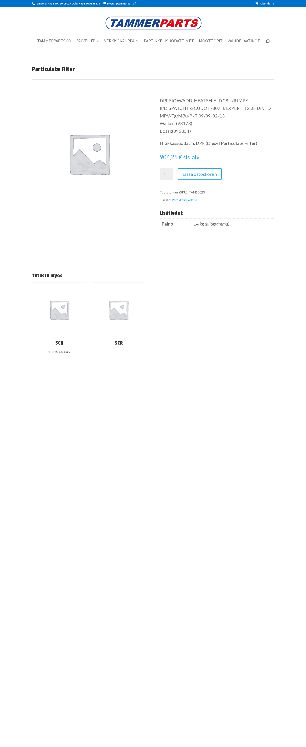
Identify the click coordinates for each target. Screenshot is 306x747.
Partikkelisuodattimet (169, 41)
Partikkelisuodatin (184, 200)
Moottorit (211, 41)
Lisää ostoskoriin (200, 174)
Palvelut (85, 41)
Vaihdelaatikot (244, 41)
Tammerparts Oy (54, 41)
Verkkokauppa (119, 41)
